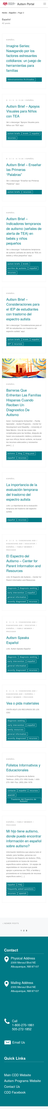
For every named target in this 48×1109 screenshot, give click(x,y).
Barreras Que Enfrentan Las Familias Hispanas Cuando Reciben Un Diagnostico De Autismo (23, 402)
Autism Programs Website (22, 1080)
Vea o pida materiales (22, 702)
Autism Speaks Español (17, 640)
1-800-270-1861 (23, 1024)
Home (4, 12)
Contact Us (12, 1086)
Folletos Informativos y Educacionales (23, 767)
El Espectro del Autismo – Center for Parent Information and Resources (23, 563)
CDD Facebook (15, 1092)
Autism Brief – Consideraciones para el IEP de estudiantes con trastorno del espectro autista (22, 309)
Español (12, 12)
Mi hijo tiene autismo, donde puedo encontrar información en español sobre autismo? (23, 838)
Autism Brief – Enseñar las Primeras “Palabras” (23, 169)
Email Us (18, 1042)
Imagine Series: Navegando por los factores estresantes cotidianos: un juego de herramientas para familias (23, 58)
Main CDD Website (17, 1074)
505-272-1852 (21, 1028)
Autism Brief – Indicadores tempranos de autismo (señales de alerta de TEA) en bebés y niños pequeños (23, 231)
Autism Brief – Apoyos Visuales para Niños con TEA (23, 111)
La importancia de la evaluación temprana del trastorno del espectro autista (22, 492)
